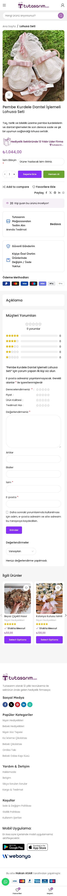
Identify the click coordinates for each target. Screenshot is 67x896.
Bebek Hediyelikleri (13, 726)
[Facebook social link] (46, 192)
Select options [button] (17, 639)
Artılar (9, 452)
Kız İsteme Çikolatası (15, 738)
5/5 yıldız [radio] (48, 389)
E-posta (12, 497)
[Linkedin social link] (59, 192)
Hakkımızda (9, 772)
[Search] (61, 16)
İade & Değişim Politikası (17, 805)
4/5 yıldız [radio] (45, 389)
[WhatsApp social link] (63, 192)
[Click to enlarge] (9, 95)
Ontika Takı (9, 750)
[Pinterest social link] (55, 192)
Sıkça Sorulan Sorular (15, 783)
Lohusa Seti (27, 26)
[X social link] (50, 192)
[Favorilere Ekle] (26, 588)
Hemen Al (53, 174)
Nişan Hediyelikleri (14, 620)
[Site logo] (33, 5)
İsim (9, 482)
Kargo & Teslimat (13, 789)
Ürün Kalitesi (14, 400)
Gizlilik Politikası (11, 812)
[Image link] (20, 677)
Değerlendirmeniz (18, 412)
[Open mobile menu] (4, 5)
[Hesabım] (62, 5)
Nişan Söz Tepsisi (13, 732)
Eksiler (9, 467)
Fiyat (9, 395)
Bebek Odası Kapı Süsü (16, 756)
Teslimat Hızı (14, 405)
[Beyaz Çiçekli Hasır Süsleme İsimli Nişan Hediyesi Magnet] (17, 598)
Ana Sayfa (9, 26)
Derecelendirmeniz (19, 389)
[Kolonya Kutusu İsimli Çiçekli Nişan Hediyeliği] (49, 598)
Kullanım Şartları (12, 817)
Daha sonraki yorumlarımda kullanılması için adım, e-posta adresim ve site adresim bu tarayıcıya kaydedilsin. (33, 516)
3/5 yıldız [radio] (42, 389)
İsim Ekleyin (9, 160)
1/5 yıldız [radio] (37, 389)
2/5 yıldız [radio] (40, 389)
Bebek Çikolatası (12, 744)
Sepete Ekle (29, 174)
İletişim (7, 778)
